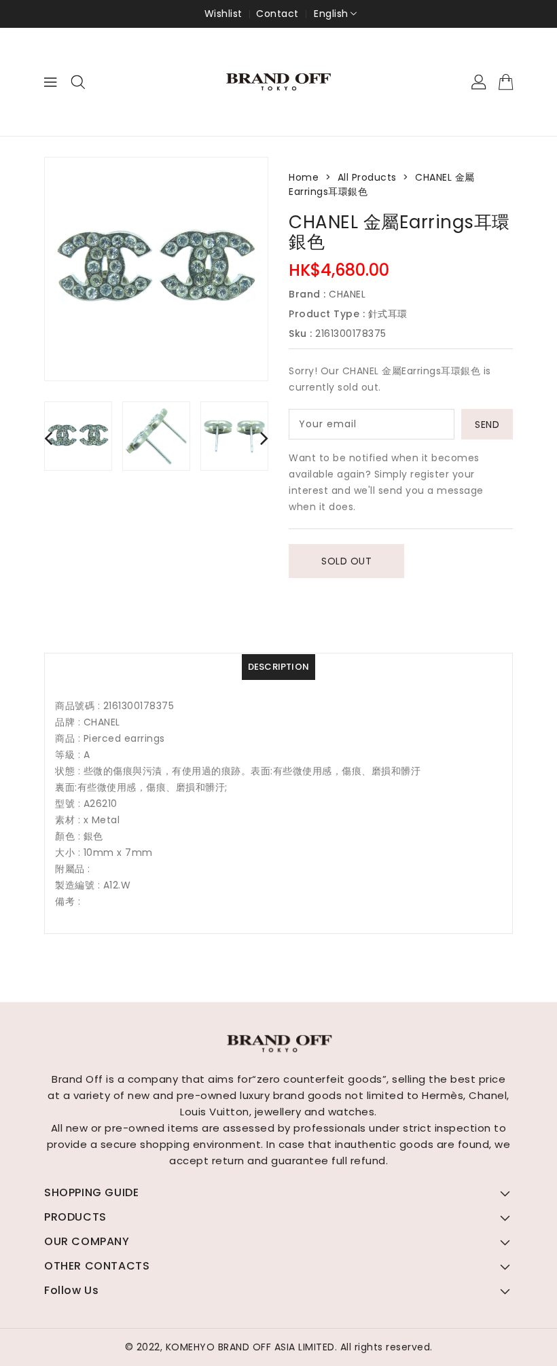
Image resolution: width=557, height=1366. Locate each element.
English (331, 13)
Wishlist (223, 13)
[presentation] (48, 438)
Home (304, 177)
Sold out (346, 561)
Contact (277, 13)
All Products (367, 177)
